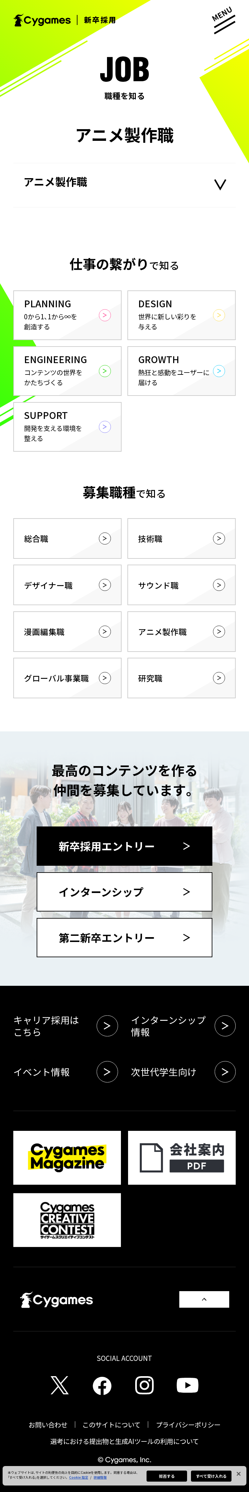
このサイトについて (111, 1424)
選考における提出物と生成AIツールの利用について (124, 1441)
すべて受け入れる (211, 1476)
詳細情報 (100, 1477)
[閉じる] (238, 1474)
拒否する (166, 1476)
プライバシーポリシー (188, 1424)
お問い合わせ (48, 1424)
